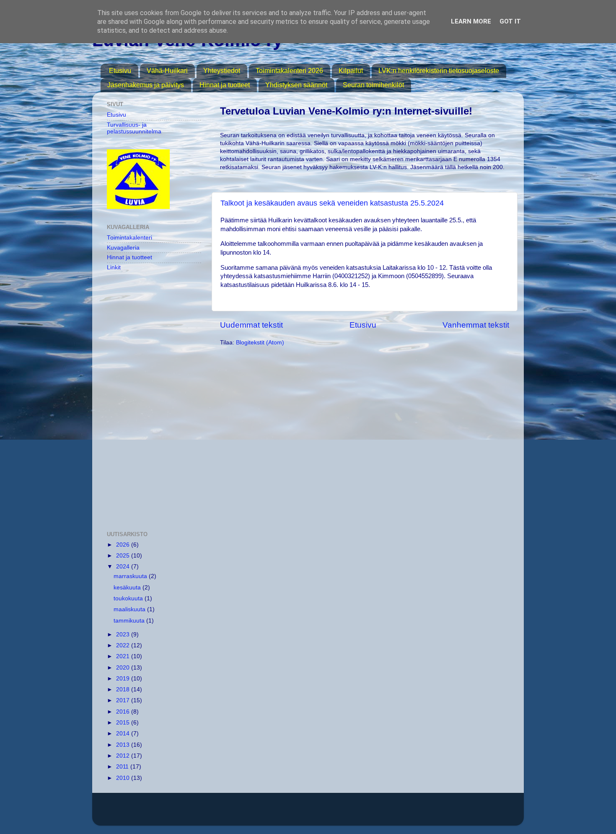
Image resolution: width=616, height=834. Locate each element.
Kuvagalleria (123, 248)
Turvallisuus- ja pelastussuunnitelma (134, 128)
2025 (123, 556)
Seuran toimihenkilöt (373, 85)
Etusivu (120, 70)
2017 (123, 700)
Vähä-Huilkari (167, 70)
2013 (123, 745)
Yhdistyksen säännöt (296, 85)
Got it (510, 21)
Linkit (114, 267)
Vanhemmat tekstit (476, 325)
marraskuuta (131, 576)
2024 (123, 566)
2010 (123, 778)
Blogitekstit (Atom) (260, 342)
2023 (123, 634)
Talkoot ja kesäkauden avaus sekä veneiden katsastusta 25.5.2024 (332, 203)
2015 (123, 722)
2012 (123, 756)
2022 (123, 645)
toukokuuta (129, 598)
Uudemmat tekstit (251, 325)
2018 (123, 689)
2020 (123, 668)
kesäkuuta (128, 587)
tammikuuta (130, 621)
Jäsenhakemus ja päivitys (145, 85)
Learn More (471, 21)
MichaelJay (337, 813)
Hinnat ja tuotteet (224, 85)
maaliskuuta (130, 609)
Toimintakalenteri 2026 (289, 70)
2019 (123, 678)
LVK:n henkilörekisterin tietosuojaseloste (438, 70)
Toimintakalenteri (129, 238)
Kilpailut (351, 70)
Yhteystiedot (221, 70)
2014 (123, 733)
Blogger (407, 813)
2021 (123, 656)
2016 (123, 712)
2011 (123, 767)
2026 (123, 545)
